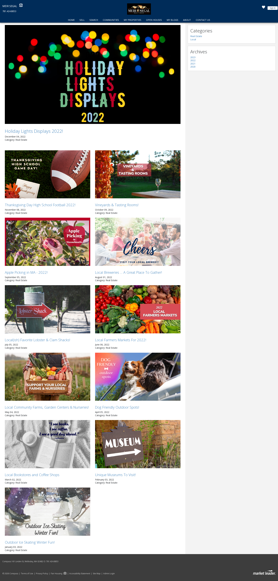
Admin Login (109, 573)
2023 (192, 57)
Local (193, 39)
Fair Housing (56, 573)
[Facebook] (21, 6)
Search (93, 19)
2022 (192, 60)
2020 (192, 66)
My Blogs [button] (172, 19)
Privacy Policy (42, 573)
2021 (192, 63)
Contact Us (203, 19)
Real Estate (196, 36)
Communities (111, 19)
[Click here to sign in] (263, 8)
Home (71, 19)
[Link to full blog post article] (93, 74)
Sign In (273, 8)
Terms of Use (27, 573)
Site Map (97, 573)
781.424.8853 (9, 11)
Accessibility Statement (79, 573)
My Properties (132, 19)
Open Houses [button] (154, 19)
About (187, 19)
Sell (82, 19)
